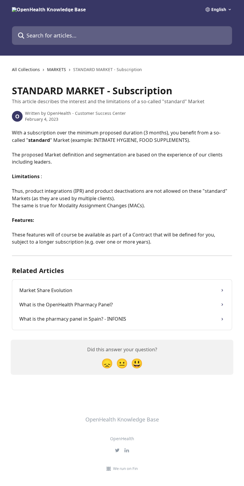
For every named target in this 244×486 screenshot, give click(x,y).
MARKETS (56, 69)
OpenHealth (122, 438)
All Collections (26, 69)
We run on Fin (125, 468)
